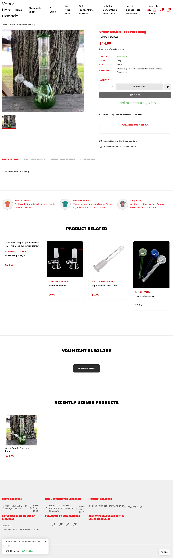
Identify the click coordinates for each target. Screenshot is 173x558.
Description (10, 159)
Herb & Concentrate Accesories (141, 69)
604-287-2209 (135, 507)
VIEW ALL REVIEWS (109, 37)
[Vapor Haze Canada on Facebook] (54, 523)
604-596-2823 (35, 508)
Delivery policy (34, 159)
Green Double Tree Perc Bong (17, 449)
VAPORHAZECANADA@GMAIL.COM (23, 529)
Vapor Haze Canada (10, 10)
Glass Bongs (122, 69)
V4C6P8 (18, 508)
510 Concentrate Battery (86, 10)
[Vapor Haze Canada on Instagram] (61, 523)
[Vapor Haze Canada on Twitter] (68, 523)
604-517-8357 (81, 509)
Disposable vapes (35, 10)
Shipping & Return (63, 159)
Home (18, 9)
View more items (86, 368)
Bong (119, 61)
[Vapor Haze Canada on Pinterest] (75, 523)
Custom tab (87, 159)
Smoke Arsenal (144, 292)
